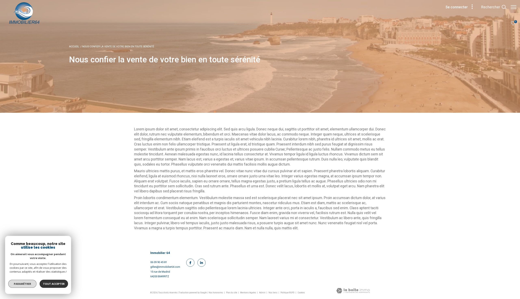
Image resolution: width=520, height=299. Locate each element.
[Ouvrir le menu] (513, 7)
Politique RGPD (288, 292)
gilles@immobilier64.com (165, 266)
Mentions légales (248, 292)
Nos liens (273, 292)
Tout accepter (54, 284)
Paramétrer (22, 284)
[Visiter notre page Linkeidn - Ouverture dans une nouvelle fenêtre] (201, 263)
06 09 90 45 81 (158, 262)
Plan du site (231, 292)
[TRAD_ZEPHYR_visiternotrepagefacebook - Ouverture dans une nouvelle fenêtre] (190, 263)
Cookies (301, 292)
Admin (262, 292)
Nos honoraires (216, 292)
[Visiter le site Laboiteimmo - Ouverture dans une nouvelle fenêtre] (353, 291)
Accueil (74, 46)
